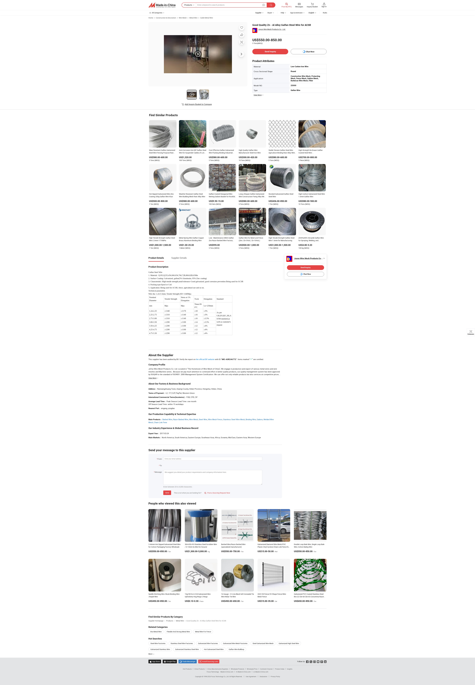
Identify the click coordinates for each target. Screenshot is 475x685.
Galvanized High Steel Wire (289, 643)
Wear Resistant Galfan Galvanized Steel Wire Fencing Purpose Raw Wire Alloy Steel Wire (162, 151)
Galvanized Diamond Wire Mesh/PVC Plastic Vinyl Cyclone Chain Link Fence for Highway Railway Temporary (273, 547)
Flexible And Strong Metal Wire (178, 631)
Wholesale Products (237, 669)
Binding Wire (251, 419)
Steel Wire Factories (157, 643)
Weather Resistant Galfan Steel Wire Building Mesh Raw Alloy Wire (192, 195)
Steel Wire (203, 419)
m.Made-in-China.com (243, 672)
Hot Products (187, 669)
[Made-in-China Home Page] (161, 5)
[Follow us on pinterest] (321, 661)
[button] (263, 5)
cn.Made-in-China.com (260, 672)
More (150, 654)
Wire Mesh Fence (215, 419)
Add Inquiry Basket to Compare (198, 104)
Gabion (260, 419)
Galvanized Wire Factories (208, 643)
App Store (155, 661)
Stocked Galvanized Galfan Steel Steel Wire (281, 195)
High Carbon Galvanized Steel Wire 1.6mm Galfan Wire (311, 195)
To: (161, 465)
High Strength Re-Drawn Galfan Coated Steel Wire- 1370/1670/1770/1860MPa (310, 151)
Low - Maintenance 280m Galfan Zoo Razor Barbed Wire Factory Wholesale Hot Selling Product (221, 239)
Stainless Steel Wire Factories (182, 643)
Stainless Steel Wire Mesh (234, 419)
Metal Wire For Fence (203, 631)
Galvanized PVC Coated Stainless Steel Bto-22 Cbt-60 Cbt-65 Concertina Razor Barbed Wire (309, 596)
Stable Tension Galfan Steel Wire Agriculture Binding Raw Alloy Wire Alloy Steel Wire (282, 151)
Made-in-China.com (226, 672)
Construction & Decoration (166, 18)
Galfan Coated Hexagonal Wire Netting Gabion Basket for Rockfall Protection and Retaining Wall (222, 195)
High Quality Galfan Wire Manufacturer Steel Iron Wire (250, 151)
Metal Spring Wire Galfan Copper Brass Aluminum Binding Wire (191, 239)
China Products (199, 669)
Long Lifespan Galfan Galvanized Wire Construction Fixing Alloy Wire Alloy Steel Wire (252, 195)
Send (167, 493)
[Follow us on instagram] (314, 661)
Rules (325, 13)
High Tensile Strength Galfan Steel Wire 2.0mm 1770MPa (162, 239)
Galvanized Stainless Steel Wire (187, 649)
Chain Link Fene (160, 422)
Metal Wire (193, 18)
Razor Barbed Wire (180, 419)
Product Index (279, 669)
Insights (289, 669)
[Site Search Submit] (271, 5)
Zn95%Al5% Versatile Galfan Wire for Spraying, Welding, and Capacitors (311, 239)
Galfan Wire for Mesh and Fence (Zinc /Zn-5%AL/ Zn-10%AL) (251, 239)
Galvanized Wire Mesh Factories (235, 643)
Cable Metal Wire (206, 18)
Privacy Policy (275, 676)
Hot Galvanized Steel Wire (214, 649)
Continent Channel (266, 669)
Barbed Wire (167, 419)
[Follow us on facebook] (307, 661)
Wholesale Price (252, 669)
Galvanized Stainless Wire (160, 649)
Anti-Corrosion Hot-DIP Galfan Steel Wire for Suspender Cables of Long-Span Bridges (192, 151)
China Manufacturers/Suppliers (217, 669)
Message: (158, 472)
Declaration (263, 676)
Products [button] (188, 5)
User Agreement (251, 676)
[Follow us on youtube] (318, 661)
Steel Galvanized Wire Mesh (263, 643)
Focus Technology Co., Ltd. (220, 676)
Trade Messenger (187, 661)
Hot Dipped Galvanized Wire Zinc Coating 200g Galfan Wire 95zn (161, 195)
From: (160, 459)
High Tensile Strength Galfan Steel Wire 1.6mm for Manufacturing (281, 239)
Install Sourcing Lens (210, 661)
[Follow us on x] (311, 661)
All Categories (157, 13)
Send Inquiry (270, 51)
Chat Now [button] (310, 51)
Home (150, 18)
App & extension (296, 13)
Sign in (324, 6)
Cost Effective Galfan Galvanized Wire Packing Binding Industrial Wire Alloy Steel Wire (221, 151)
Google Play (170, 661)
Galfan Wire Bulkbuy (236, 649)
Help (282, 13)
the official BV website (205, 359)
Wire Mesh (183, 18)
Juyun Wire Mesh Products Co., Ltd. (272, 29)
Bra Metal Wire (156, 631)
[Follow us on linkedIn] (325, 661)
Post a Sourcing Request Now (217, 493)
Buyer (270, 13)
